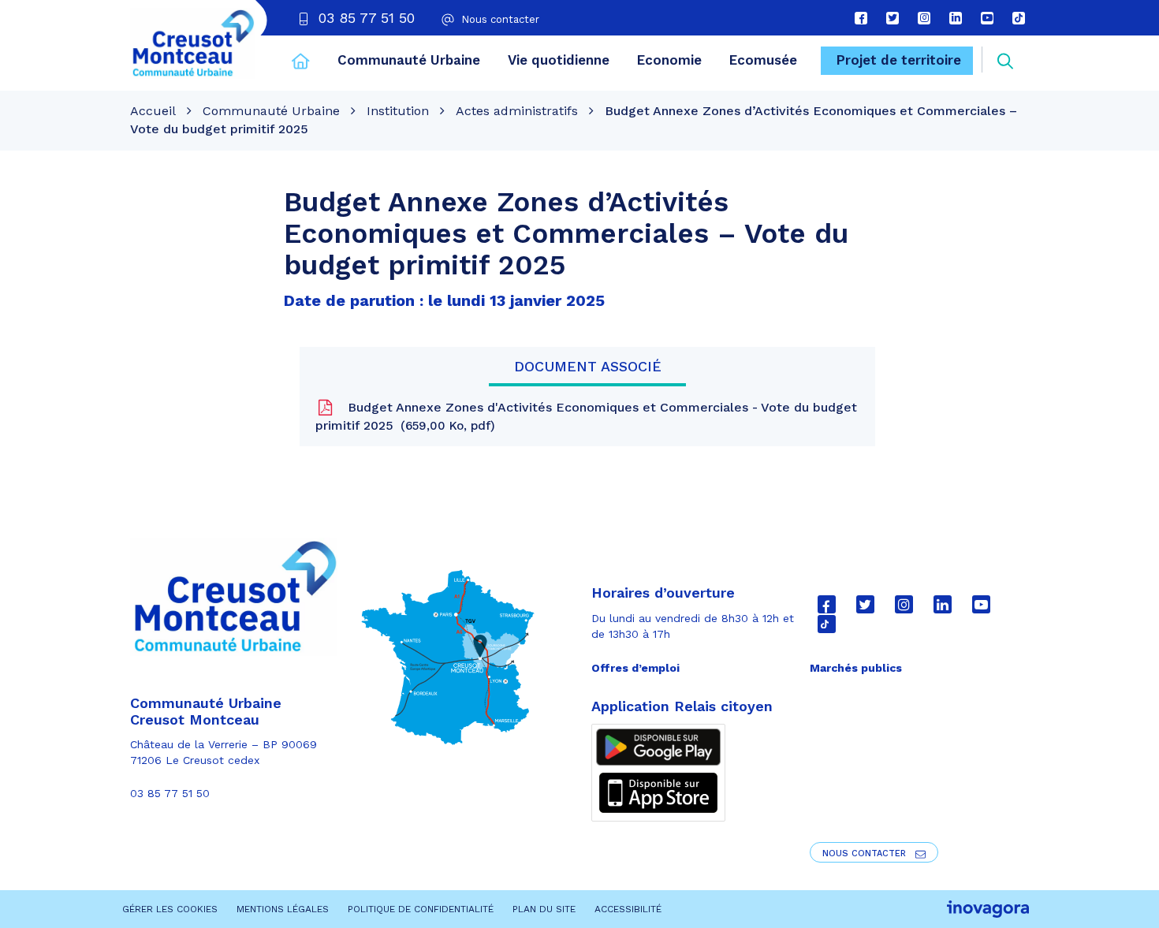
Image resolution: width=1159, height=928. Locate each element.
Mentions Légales (283, 909)
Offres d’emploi (635, 668)
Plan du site (544, 909)
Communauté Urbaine (408, 60)
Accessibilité (627, 909)
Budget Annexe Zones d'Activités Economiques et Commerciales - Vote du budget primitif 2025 (586, 416)
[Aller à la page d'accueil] (301, 63)
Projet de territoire (899, 60)
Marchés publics (856, 668)
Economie (669, 60)
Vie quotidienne (558, 60)
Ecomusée (763, 60)
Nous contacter (865, 853)
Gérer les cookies (170, 909)
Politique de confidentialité (421, 909)
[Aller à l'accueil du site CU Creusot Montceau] (192, 43)
